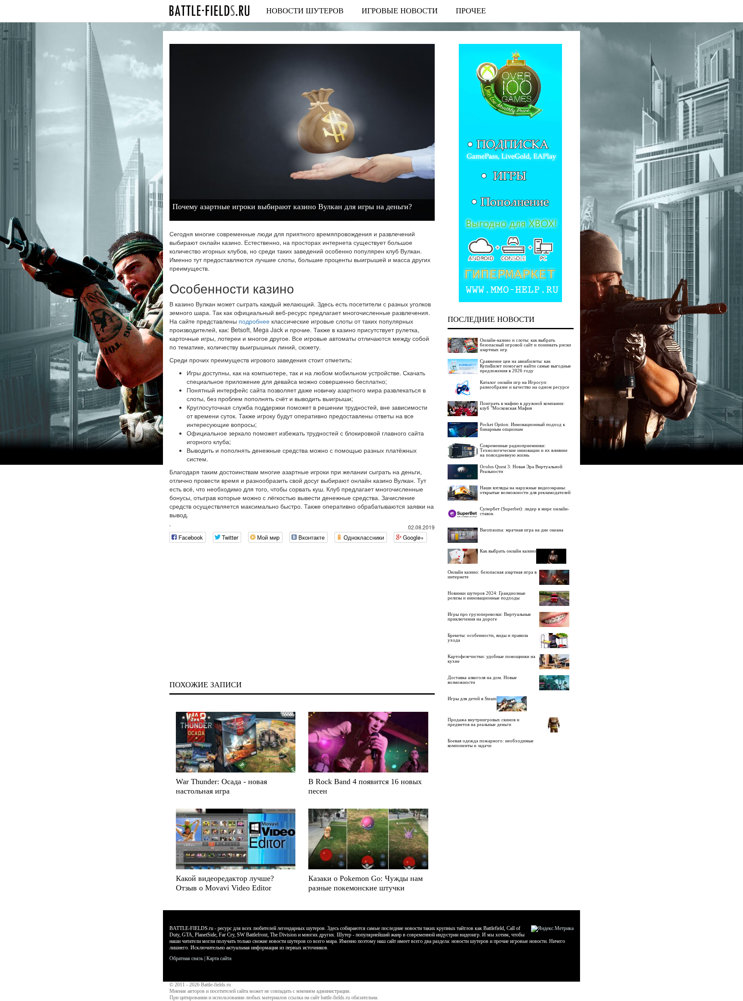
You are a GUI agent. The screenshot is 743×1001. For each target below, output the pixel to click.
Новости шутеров (305, 10)
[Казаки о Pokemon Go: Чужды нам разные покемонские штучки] (368, 839)
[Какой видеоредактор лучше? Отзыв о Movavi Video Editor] (235, 839)
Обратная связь (186, 958)
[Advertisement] (302, 611)
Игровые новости (400, 10)
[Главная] (209, 10)
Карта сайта (218, 958)
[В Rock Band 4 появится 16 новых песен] (368, 742)
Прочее (471, 10)
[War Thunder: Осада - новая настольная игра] (235, 742)
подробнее (254, 321)
